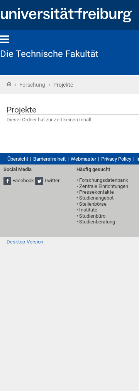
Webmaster (83, 159)
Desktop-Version (25, 242)
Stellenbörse (93, 204)
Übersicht (17, 159)
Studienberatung (97, 222)
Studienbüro (92, 216)
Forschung (32, 85)
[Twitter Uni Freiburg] (39, 181)
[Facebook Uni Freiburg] (7, 181)
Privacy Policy (116, 159)
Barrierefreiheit (49, 159)
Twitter (51, 181)
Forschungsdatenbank (103, 180)
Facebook (23, 181)
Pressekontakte (96, 192)
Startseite (9, 84)
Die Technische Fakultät (49, 54)
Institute (88, 210)
